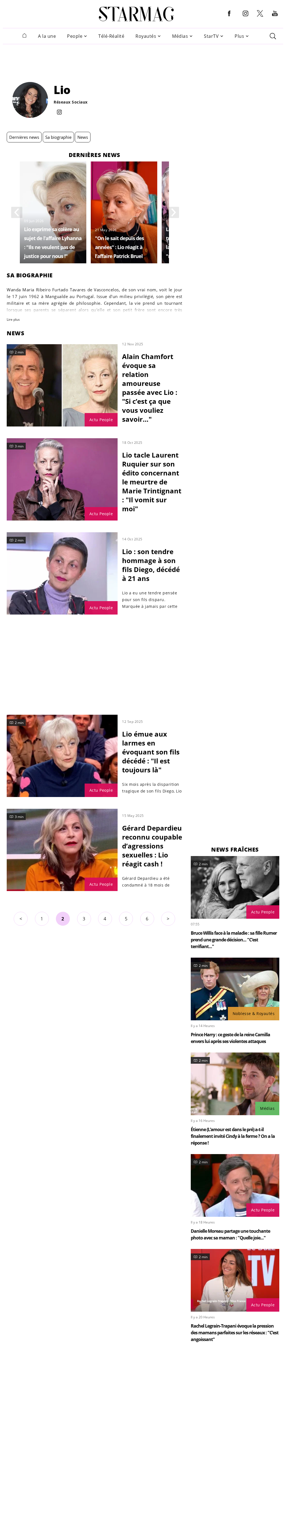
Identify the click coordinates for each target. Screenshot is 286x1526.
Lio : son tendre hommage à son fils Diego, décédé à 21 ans (151, 565)
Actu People (101, 419)
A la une (47, 36)
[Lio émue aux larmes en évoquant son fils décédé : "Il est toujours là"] (62, 756)
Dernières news (24, 137)
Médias (180, 36)
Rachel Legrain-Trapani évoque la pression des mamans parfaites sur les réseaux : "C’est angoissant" (234, 1332)
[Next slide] (173, 212)
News (82, 137)
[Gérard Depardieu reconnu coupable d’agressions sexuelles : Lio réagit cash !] (62, 850)
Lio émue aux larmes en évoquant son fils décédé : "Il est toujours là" (151, 751)
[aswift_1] (143, 59)
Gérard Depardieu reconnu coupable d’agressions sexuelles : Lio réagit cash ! (152, 845)
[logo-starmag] (136, 14)
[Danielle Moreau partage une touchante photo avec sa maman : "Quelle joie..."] (235, 1185)
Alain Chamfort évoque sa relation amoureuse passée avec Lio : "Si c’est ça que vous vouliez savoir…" (149, 388)
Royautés (145, 36)
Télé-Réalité (111, 36)
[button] (229, 17)
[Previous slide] (16, 212)
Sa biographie (58, 137)
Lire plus (13, 319)
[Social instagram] (59, 112)
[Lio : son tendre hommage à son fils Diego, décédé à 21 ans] (62, 573)
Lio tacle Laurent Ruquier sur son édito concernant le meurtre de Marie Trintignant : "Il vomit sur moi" (151, 481)
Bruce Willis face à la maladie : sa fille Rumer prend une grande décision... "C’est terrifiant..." (234, 940)
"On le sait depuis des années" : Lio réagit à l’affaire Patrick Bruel (119, 247)
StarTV (211, 36)
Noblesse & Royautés (254, 1013)
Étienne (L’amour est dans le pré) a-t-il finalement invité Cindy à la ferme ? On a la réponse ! (233, 1136)
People (74, 36)
